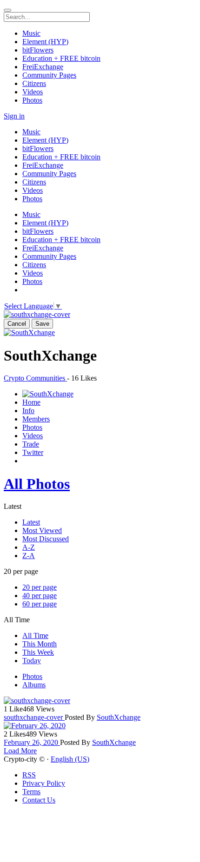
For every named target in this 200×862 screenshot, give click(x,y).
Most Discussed (45, 539)
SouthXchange (118, 717)
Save (42, 323)
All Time (35, 635)
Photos (32, 676)
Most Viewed (42, 530)
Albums (34, 685)
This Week (38, 652)
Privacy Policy (43, 783)
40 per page (39, 595)
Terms (31, 792)
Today (31, 661)
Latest (31, 522)
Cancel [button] (16, 323)
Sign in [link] (14, 116)
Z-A (28, 555)
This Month (39, 644)
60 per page (39, 604)
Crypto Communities (35, 378)
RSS (29, 775)
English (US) (70, 759)
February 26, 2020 (32, 742)
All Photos (37, 483)
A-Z (28, 547)
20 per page (39, 587)
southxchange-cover (34, 717)
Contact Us (38, 800)
